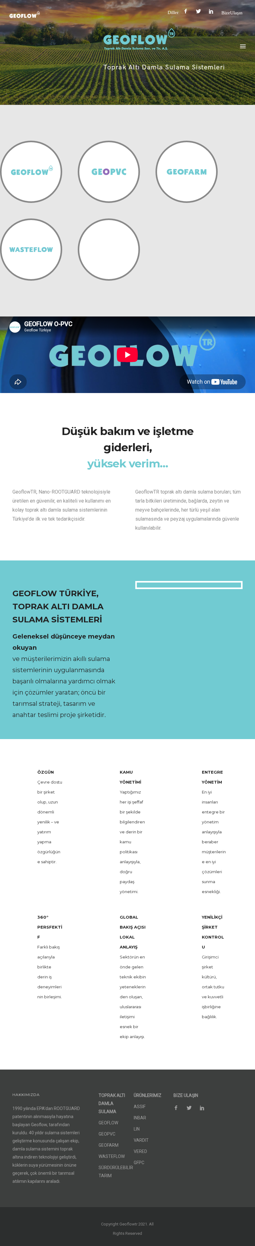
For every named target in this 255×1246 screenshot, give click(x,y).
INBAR (140, 1117)
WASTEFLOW (112, 1156)
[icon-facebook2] (187, 11)
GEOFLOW (108, 1122)
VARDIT (141, 1140)
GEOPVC (107, 1133)
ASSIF (140, 1106)
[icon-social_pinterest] (213, 11)
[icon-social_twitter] (200, 11)
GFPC (139, 1162)
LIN (137, 1129)
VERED (140, 1151)
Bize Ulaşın (232, 12)
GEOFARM (108, 1145)
